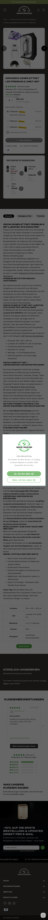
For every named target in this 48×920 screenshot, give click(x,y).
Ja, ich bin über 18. (24, 474)
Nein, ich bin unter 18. (24, 480)
